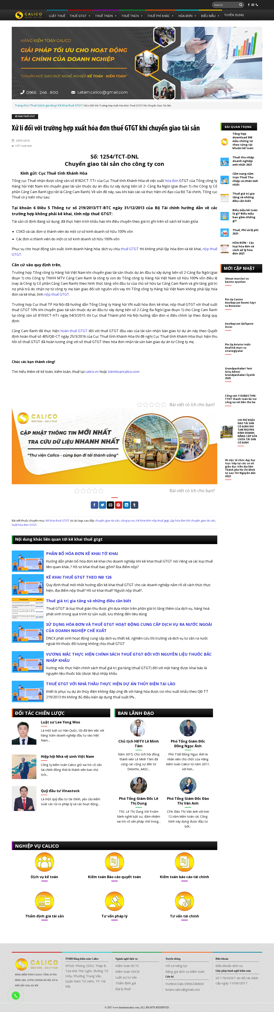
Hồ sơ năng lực (176, 966)
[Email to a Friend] (110, 505)
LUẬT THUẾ (57, 16)
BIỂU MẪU (208, 16)
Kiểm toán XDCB (127, 971)
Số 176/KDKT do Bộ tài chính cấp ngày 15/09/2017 (237, 980)
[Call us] (257, 4)
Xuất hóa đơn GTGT (24, 525)
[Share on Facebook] (94, 505)
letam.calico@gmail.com (182, 989)
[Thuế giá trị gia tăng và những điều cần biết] (28, 608)
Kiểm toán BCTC (127, 966)
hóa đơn (171, 180)
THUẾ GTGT (78, 16)
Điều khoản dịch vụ (229, 966)
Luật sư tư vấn (126, 977)
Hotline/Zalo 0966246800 (184, 984)
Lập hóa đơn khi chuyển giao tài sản (192, 520)
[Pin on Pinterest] (118, 505)
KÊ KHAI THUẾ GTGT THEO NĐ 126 (79, 577)
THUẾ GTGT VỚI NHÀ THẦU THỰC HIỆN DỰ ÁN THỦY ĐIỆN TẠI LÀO (110, 683)
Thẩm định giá (125, 983)
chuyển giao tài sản (107, 520)
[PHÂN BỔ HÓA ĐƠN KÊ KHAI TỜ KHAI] (28, 561)
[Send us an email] (253, 4)
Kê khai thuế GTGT (25, 116)
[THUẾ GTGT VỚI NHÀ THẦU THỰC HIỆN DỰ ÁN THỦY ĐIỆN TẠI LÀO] (28, 691)
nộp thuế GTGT (56, 294)
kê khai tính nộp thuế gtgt (152, 520)
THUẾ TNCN (130, 16)
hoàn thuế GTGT (74, 330)
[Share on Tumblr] (134, 505)
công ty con (128, 520)
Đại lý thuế (123, 989)
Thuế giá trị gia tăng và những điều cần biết (88, 600)
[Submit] (241, 5)
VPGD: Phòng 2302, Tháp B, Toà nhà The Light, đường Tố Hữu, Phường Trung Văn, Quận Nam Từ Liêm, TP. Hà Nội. (86, 976)
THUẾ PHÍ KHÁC (158, 16)
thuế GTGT (130, 249)
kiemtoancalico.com (123, 371)
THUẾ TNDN (104, 16)
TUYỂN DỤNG (234, 15)
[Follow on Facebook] (248, 4)
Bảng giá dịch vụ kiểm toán (184, 971)
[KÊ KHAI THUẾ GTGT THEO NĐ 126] (28, 584)
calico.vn (92, 371)
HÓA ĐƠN (185, 16)
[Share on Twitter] (102, 505)
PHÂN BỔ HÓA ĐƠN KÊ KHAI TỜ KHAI (82, 553)
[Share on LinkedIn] (126, 505)
